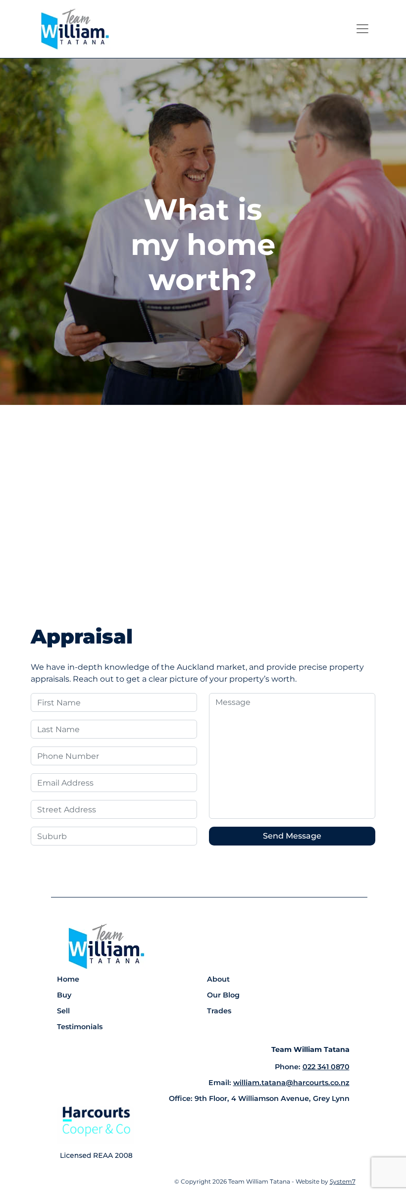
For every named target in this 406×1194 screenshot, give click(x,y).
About (218, 979)
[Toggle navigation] (362, 28)
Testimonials (79, 1026)
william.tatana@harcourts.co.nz (291, 1082)
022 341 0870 (326, 1066)
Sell (63, 1010)
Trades (219, 1010)
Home (68, 979)
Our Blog (223, 995)
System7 (342, 1181)
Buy (64, 995)
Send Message (292, 836)
